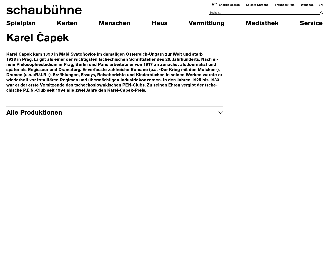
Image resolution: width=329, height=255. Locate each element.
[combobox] (264, 13)
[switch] (214, 4)
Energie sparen (229, 5)
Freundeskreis (285, 5)
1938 (11, 59)
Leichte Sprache (257, 5)
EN (320, 5)
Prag (27, 59)
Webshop (307, 5)
